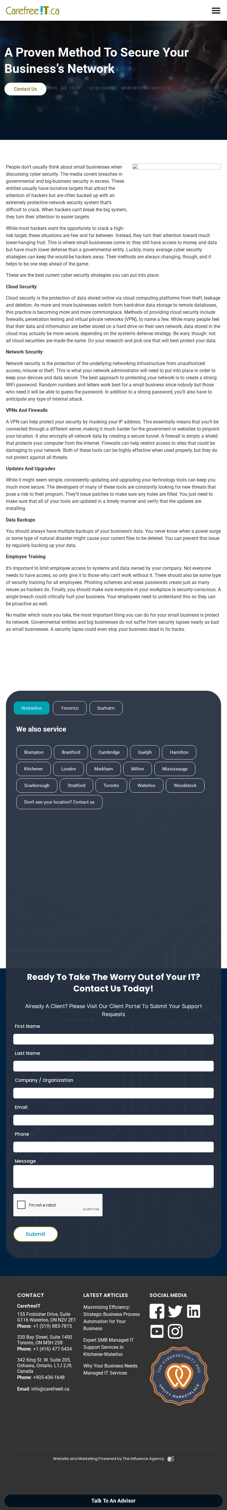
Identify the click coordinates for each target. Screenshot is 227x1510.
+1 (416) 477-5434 (52, 1349)
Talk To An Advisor (113, 1500)
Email (21, 1107)
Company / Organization (44, 1080)
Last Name (27, 1053)
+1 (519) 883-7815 (52, 1326)
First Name (27, 1026)
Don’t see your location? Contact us (59, 802)
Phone (22, 1134)
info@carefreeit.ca (50, 1389)
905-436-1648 (50, 1377)
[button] (216, 10)
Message (25, 1161)
